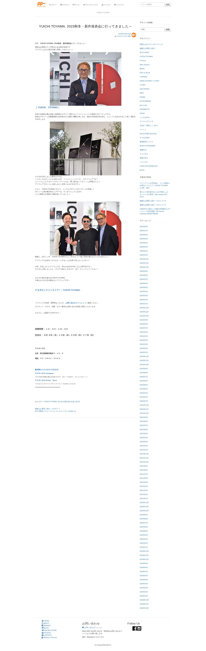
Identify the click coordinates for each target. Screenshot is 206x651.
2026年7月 (144, 231)
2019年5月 (144, 580)
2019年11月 (144, 555)
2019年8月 (144, 567)
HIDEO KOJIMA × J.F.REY (149, 81)
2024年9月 (144, 320)
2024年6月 (144, 332)
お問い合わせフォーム (74, 303)
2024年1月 (144, 352)
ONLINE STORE (91, 5)
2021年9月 (144, 466)
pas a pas (143, 105)
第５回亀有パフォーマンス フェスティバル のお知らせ (55, 411)
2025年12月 (144, 259)
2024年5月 (144, 336)
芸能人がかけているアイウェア (151, 44)
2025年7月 (144, 279)
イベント (143, 129)
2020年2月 (144, 543)
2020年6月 (144, 527)
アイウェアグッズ (146, 121)
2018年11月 (144, 604)
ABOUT (54, 5)
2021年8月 (144, 470)
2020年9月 (144, 515)
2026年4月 (144, 243)
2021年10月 (144, 462)
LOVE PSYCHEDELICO (148, 166)
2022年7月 (144, 425)
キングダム (144, 154)
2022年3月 (144, 442)
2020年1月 (144, 547)
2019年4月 (144, 584)
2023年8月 (144, 373)
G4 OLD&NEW (145, 101)
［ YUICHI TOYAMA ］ (47, 107)
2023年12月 (144, 356)
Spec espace (144, 65)
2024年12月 (144, 308)
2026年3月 (144, 247)
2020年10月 (144, 511)
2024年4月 (144, 340)
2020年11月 (144, 507)
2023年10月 (144, 364)
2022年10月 (144, 413)
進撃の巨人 (144, 158)
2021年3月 (144, 490)
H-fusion (143, 60)
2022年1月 (144, 450)
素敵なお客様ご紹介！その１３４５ (153, 205)
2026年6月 (144, 235)
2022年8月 (144, 421)
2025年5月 (144, 287)
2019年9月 (144, 563)
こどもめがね (145, 117)
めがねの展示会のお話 (66, 401)
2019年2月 (144, 592)
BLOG (77, 5)
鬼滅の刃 (143, 150)
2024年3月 (144, 344)
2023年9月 (144, 369)
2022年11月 (144, 409)
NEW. (142, 93)
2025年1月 (144, 304)
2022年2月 (144, 446)
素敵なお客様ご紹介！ (148, 48)
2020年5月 (144, 531)
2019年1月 (144, 596)
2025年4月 (144, 291)
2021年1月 (144, 498)
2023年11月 (144, 360)
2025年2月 (144, 300)
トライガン (144, 162)
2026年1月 (144, 255)
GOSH (142, 113)
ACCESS (107, 5)
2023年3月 (144, 393)
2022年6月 (144, 429)
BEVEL (142, 69)
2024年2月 (144, 348)
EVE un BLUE (145, 73)
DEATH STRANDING (147, 146)
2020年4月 (144, 535)
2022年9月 (144, 417)
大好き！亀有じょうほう (149, 125)
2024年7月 (144, 328)
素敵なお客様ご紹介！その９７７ (47, 409)
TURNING (143, 77)
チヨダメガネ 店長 (124, 36)
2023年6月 (144, 381)
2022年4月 (144, 438)
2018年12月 (144, 600)
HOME (46, 621)
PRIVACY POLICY (50, 637)
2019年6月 (144, 576)
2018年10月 (144, 608)
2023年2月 (144, 397)
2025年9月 (144, 271)
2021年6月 (144, 478)
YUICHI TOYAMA (50, 401)
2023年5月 (144, 385)
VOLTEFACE (144, 89)
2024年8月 (144, 324)
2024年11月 (144, 312)
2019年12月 (144, 551)
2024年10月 (144, 316)
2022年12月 (144, 405)
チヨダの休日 (145, 138)
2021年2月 (144, 494)
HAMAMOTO (145, 109)
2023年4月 (144, 389)
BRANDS (65, 5)
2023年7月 (144, 377)
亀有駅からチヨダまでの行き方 (46, 369)
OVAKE (142, 97)
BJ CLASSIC (144, 52)
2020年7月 (144, 523)
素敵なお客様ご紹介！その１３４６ (153, 201)
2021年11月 (144, 458)
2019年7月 (144, 571)
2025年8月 (144, 275)
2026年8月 (144, 227)
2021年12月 (144, 454)
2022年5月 (144, 433)
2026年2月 (144, 251)
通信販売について (146, 142)
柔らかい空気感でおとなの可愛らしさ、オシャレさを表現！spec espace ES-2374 (155, 194)
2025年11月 (144, 263)
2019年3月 (144, 588)
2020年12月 (144, 502)
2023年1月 (144, 401)
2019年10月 (144, 559)
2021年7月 (144, 474)
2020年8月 (144, 519)
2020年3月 (144, 539)
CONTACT (120, 5)
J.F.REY (143, 85)
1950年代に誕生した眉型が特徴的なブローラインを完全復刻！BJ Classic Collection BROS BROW (155, 211)
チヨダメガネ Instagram (44, 373)
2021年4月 (144, 486)
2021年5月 (144, 482)
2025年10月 (144, 267)
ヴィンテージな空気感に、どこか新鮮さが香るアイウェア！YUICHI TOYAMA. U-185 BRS (155, 185)
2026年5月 (144, 239)
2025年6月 (144, 283)
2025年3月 (144, 295)
